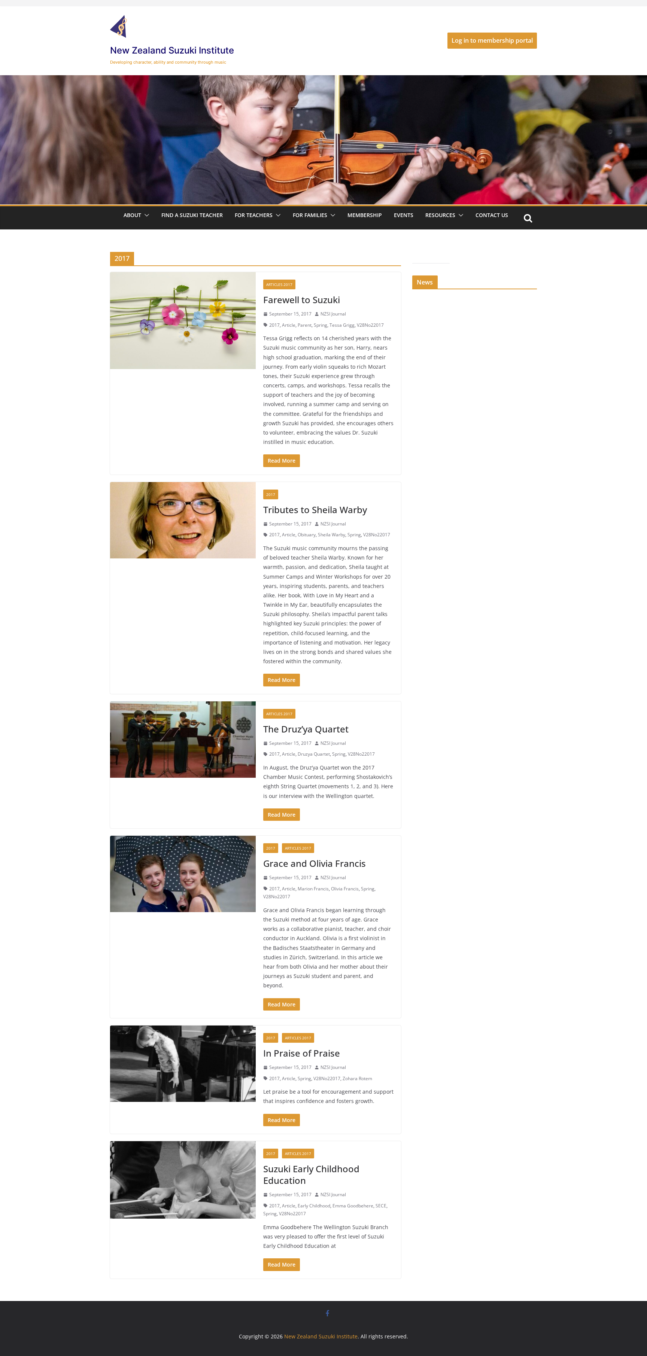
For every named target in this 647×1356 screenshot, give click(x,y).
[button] (145, 215)
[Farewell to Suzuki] (183, 320)
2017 (274, 325)
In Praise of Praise (301, 1053)
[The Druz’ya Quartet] (183, 739)
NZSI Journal (333, 314)
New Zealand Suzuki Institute (172, 50)
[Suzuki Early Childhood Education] (183, 1180)
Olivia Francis (345, 889)
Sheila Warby (331, 534)
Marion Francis (313, 889)
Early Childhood (314, 1206)
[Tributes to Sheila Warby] (183, 520)
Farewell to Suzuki (301, 299)
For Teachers (254, 215)
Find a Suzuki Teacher (192, 215)
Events (403, 215)
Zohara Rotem (357, 1078)
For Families (310, 215)
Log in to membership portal (492, 40)
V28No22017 (370, 325)
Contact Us (492, 215)
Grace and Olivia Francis (314, 863)
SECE (381, 1206)
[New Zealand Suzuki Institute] (323, 80)
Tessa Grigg (342, 325)
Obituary (307, 534)
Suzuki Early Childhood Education (311, 1174)
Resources (440, 215)
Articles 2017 (279, 284)
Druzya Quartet (314, 754)
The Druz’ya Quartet (306, 729)
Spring (320, 325)
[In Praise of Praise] (183, 1064)
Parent (305, 325)
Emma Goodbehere (352, 1206)
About (132, 215)
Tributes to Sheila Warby (315, 509)
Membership (364, 215)
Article (288, 325)
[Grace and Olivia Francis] (183, 874)
